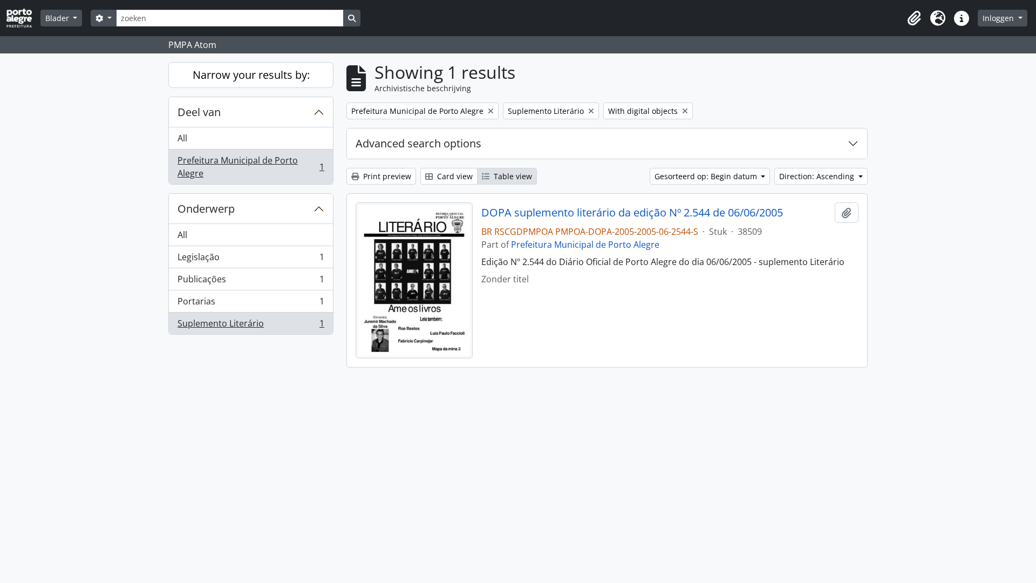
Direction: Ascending (817, 176)
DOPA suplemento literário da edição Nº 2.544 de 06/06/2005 (632, 212)
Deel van (199, 112)
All (182, 138)
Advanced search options (418, 143)
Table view (512, 176)
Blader (58, 18)
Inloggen (999, 18)
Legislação (250, 259)
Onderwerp (206, 208)
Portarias (250, 304)
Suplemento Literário (250, 325)
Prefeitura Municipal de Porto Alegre (250, 166)
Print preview (386, 176)
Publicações (250, 281)
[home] (23, 18)
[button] (914, 18)
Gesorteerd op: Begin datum (707, 176)
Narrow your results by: (251, 74)
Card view (454, 176)
